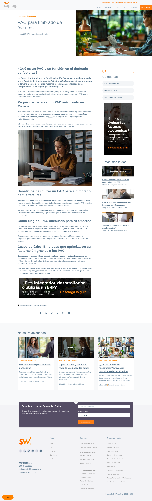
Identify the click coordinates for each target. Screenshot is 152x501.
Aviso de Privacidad (113, 462)
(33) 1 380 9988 (25, 466)
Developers (53, 455)
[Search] (105, 71)
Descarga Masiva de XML (88, 447)
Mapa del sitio (111, 443)
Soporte (110, 2)
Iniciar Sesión (145, 7)
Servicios (108, 7)
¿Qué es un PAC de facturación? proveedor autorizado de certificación (113, 368)
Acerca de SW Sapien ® (115, 459)
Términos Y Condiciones (115, 470)
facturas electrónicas (56, 84)
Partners (53, 459)
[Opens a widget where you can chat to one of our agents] (8, 497)
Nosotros (134, 7)
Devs (117, 7)
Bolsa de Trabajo (112, 451)
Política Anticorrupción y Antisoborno (119, 478)
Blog (125, 7)
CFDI (50, 117)
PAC (26, 226)
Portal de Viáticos (86, 485)
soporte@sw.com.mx (28, 472)
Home (99, 7)
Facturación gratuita (113, 447)
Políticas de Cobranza (114, 474)
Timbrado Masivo (85, 455)
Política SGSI (111, 466)
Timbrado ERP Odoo (87, 459)
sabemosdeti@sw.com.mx (30, 469)
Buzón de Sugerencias (114, 455)
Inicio (51, 443)
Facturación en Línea (87, 443)
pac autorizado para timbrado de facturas (33, 305)
